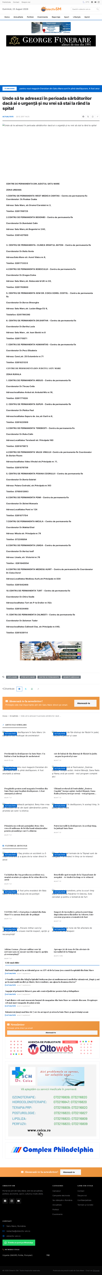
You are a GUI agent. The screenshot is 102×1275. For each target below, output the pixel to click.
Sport (66, 17)
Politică (30, 17)
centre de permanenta (49, 677)
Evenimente (43, 17)
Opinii (87, 17)
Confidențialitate (84, 1200)
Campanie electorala (61, 1195)
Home (7, 17)
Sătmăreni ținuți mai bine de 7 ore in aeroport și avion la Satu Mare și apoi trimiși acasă (46, 1012)
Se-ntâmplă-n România (62, 1200)
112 (48, 1255)
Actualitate (18, 17)
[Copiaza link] (98, 117)
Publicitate (6, 2)
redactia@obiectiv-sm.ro (18, 1231)
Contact (16, 2)
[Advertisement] (51, 65)
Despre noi (26, 2)
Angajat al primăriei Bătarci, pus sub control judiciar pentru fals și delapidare (42, 991)
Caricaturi (56, 1191)
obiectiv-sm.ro (13, 1236)
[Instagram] (99, 2)
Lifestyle (76, 17)
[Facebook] (92, 2)
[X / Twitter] (88, 117)
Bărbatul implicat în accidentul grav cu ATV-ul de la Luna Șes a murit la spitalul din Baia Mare (49, 970)
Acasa (4, 716)
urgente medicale (71, 677)
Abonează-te (83, 703)
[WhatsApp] (93, 117)
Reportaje (56, 17)
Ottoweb (96, 1271)
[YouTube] (95, 2)
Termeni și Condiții (85, 1205)
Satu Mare (12, 677)
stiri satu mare (28, 677)
